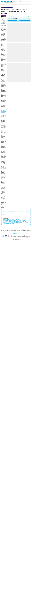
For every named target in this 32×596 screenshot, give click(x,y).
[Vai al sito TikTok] (29, 3)
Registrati (19, 20)
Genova (2, 23)
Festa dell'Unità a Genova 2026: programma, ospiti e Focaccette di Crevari (13, 219)
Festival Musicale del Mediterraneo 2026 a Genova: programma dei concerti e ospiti (14, 221)
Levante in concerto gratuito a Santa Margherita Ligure (10, 223)
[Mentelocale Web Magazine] (7, 1)
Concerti (5, 7)
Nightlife (11, 7)
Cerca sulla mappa (4, 23)
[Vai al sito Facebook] (28, 3)
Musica (8, 7)
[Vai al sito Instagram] (30, 3)
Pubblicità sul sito (16, 233)
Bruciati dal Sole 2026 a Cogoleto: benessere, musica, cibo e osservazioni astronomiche (15, 222)
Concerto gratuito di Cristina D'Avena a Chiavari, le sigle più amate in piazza (14, 220)
